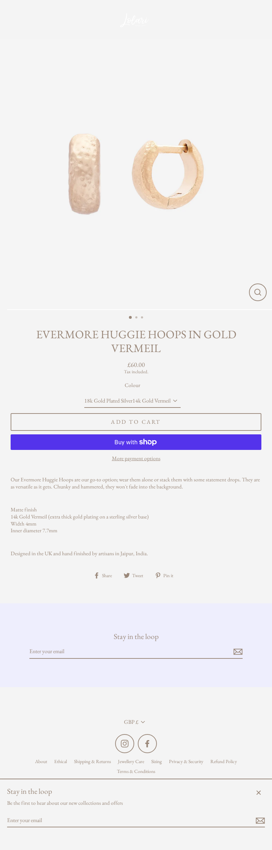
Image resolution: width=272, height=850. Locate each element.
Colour (132, 385)
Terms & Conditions (136, 771)
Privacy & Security (186, 761)
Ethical (60, 761)
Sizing (156, 761)
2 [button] (137, 318)
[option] (136, 174)
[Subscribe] (237, 652)
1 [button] (130, 318)
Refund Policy (223, 761)
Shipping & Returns (92, 761)
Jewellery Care (131, 761)
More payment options (136, 458)
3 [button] (142, 318)
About (41, 761)
